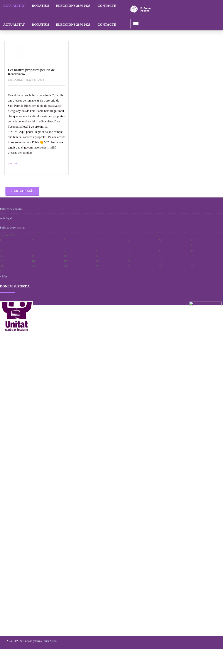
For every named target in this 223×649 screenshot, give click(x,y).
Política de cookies (11, 208)
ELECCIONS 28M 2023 (73, 5)
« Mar (3, 276)
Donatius (40, 5)
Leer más (13, 163)
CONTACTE (107, 5)
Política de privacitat (12, 227)
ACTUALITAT (14, 5)
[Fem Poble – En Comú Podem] (140, 17)
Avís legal (6, 218)
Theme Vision (49, 640)
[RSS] (123, 5)
